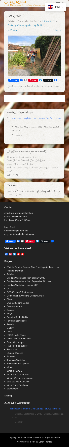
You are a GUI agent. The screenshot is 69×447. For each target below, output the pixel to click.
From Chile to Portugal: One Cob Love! (26, 160)
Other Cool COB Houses (19, 338)
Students (11, 356)
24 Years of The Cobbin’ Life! (21, 157)
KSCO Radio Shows (16, 335)
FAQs (9, 313)
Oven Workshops (15, 342)
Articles (10, 274)
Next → (57, 30)
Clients (10, 299)
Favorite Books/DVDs (17, 317)
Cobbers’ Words (14, 306)
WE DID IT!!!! (14, 175)
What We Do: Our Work (18, 374)
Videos (10, 367)
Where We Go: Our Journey (20, 378)
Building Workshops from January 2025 (26, 278)
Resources (12, 349)
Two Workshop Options (18, 363)
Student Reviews (15, 353)
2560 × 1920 (48, 21)
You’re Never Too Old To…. (20, 164)
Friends (10, 324)
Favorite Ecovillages (17, 321)
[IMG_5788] (34, 56)
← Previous (13, 30)
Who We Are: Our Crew (18, 381)
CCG (9, 288)
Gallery (10, 328)
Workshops (12, 388)
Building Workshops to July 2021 (25, 25)
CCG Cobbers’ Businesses (20, 292)
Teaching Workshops (17, 360)
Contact (10, 310)
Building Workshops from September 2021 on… (30, 281)
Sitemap (8, 395)
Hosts (10, 331)
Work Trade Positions (17, 385)
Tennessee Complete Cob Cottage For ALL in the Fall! (36, 408)
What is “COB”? (14, 371)
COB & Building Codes (18, 303)
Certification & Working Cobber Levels (25, 295)
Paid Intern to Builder (17, 346)
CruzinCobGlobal (15, 2)
